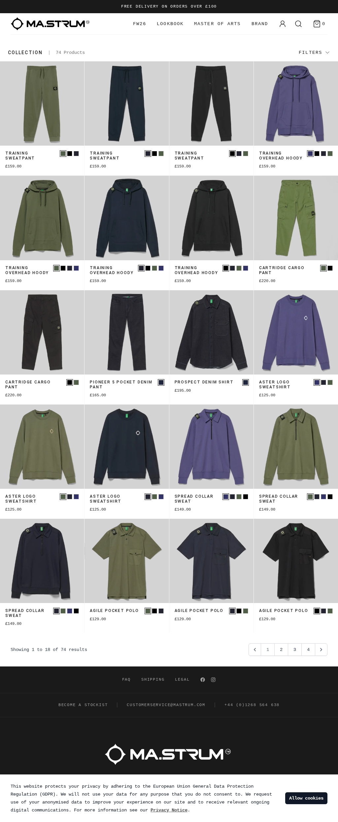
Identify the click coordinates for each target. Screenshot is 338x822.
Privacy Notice (169, 810)
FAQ (126, 679)
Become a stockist (83, 705)
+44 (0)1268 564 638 (252, 705)
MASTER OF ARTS (217, 23)
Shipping (152, 679)
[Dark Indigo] (161, 382)
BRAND (260, 23)
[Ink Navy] (76, 153)
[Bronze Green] (63, 153)
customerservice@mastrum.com (166, 705)
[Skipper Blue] (310, 153)
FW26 (139, 23)
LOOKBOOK (170, 23)
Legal (182, 679)
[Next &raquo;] (321, 649)
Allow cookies (306, 798)
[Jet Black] (69, 153)
